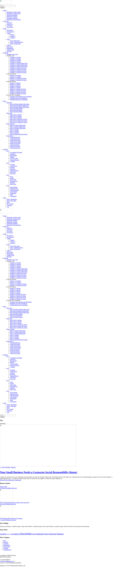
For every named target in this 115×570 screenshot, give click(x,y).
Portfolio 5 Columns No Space (18, 72)
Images (12, 178)
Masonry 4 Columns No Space (18, 78)
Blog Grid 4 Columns (16, 117)
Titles (11, 194)
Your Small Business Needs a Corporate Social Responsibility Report (38, 472)
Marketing (17, 480)
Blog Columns (10, 123)
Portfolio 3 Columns (15, 59)
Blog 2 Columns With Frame (17, 125)
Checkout (9, 205)
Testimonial (13, 193)
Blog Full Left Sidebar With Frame (19, 105)
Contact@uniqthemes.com (7, 561)
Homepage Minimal (12, 15)
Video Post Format (15, 148)
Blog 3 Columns (14, 131)
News (46, 534)
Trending (5, 548)
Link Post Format (14, 145)
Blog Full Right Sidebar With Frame (19, 104)
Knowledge (26, 533)
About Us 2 (10, 24)
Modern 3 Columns (15, 84)
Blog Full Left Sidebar (16, 110)
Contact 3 (12, 37)
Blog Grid (9, 113)
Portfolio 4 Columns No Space (18, 71)
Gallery (9, 45)
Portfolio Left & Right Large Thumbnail (20, 96)
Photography (6, 545)
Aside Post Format (15, 139)
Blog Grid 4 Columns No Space (18, 122)
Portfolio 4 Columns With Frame (18, 66)
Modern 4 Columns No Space (18, 92)
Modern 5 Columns (15, 87)
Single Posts (10, 136)
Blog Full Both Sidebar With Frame (19, 107)
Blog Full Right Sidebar (16, 108)
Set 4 (8, 185)
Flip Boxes (13, 172)
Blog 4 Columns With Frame (17, 128)
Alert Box (12, 154)
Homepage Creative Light (14, 12)
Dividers (12, 167)
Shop (4, 197)
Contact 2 (12, 36)
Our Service (10, 30)
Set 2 (8, 163)
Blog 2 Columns (14, 130)
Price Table (10, 46)
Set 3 (8, 175)
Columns (12, 161)
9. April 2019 (3, 504)
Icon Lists (12, 173)
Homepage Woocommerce (14, 19)
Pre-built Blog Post (15, 137)
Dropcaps (12, 169)
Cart (8, 207)
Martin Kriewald (4, 480)
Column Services (14, 160)
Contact (9, 33)
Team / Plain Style (15, 40)
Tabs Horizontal (14, 190)
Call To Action (14, 158)
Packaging (53, 534)
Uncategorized (7, 549)
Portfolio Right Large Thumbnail (19, 99)
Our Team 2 (10, 27)
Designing (11, 480)
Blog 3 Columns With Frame (17, 126)
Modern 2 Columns (15, 83)
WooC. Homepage (12, 199)
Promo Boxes (13, 181)
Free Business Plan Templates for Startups (11, 518)
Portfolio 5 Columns (15, 62)
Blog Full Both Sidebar (16, 111)
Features (5, 149)
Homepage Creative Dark (13, 13)
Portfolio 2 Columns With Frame (18, 63)
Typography (13, 196)
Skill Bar (12, 182)
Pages (4, 28)
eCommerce (15, 534)
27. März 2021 (4, 488)
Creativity (6, 543)
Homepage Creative (12, 16)
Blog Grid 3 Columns (16, 116)
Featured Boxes (14, 170)
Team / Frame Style (15, 43)
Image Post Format (15, 143)
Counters (12, 164)
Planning (60, 534)
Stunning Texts (14, 188)
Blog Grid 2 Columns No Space (18, 119)
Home (5, 10)
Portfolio (5, 53)
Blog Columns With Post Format (18, 134)
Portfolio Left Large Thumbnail (18, 98)
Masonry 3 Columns (15, 77)
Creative (3, 534)
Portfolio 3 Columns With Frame (18, 65)
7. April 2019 (3, 467)
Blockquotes (13, 155)
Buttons (12, 157)
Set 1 (8, 151)
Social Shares (13, 187)
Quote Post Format (15, 146)
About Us (6, 21)
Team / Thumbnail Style (16, 42)
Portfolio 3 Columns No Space (18, 69)
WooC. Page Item (11, 200)
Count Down (13, 166)
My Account (10, 203)
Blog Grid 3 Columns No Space (18, 120)
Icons (11, 176)
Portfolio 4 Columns (15, 60)
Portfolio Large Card (12, 54)
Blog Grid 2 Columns (16, 114)
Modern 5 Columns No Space (18, 93)
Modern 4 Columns (15, 86)
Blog (4, 101)
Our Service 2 (10, 31)
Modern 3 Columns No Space (18, 90)
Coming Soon (10, 49)
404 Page (9, 51)
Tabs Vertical (13, 191)
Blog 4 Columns (14, 133)
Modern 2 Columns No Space (18, 89)
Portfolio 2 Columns (15, 57)
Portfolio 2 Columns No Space (18, 68)
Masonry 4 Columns (15, 75)
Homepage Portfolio (12, 18)
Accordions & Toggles (16, 152)
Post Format (6, 546)
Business (13, 467)
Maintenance (10, 48)
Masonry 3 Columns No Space (18, 80)
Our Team (9, 25)
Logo (34, 534)
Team (8, 39)
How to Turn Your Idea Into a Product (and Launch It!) (14, 502)
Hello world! (3, 486)
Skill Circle (13, 184)
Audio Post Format (15, 140)
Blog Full (9, 102)
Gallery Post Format (15, 142)
